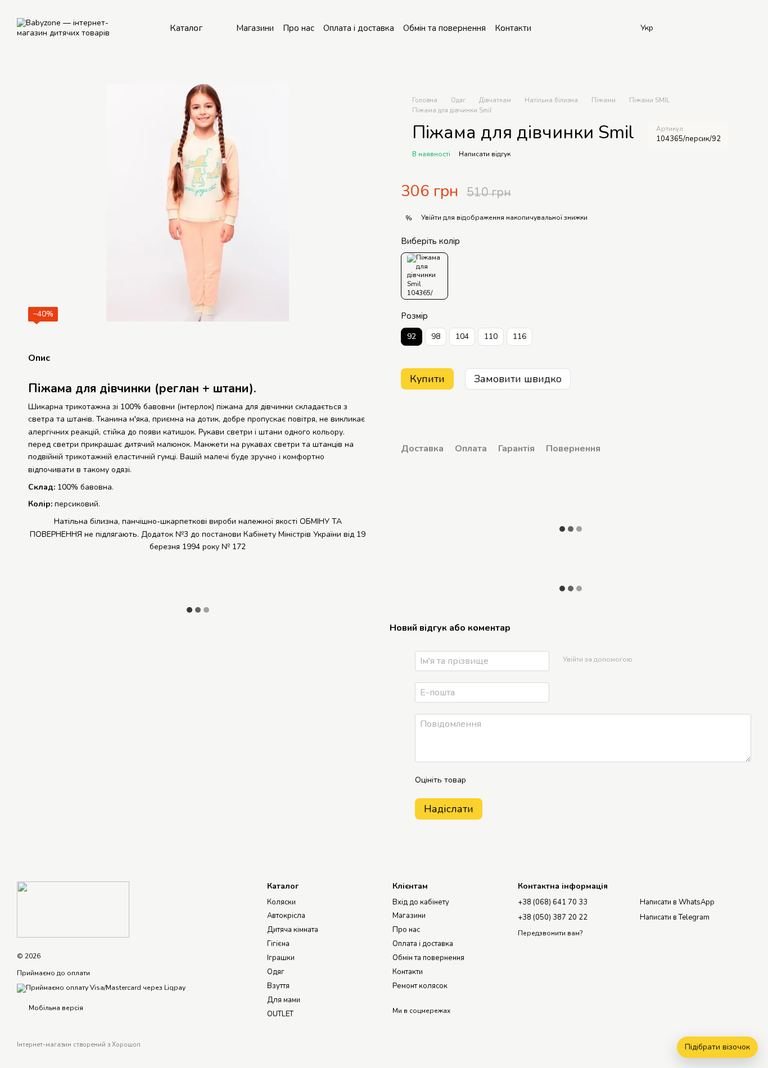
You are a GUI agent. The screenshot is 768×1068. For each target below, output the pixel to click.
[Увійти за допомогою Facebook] (645, 659)
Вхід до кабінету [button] (420, 902)
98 (435, 336)
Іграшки (281, 958)
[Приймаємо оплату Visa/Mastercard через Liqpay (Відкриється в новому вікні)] (101, 987)
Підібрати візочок (717, 1047)
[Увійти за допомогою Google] (663, 659)
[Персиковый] (424, 276)
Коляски (281, 902)
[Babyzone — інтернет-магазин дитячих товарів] (73, 908)
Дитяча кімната (292, 930)
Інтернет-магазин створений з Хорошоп (79, 1045)
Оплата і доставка (358, 28)
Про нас (298, 28)
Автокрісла (286, 916)
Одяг (275, 972)
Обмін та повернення (444, 28)
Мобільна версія (55, 1007)
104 (462, 336)
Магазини (255, 28)
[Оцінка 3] (521, 780)
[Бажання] (684, 28)
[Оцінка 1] (485, 780)
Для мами (283, 1000)
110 (491, 336)
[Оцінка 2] (503, 780)
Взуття (278, 986)
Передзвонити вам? (550, 933)
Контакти (513, 28)
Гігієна (278, 944)
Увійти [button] (431, 217)
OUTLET (280, 1014)
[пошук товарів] (613, 28)
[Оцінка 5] (557, 780)
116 (519, 336)
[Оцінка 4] (539, 780)
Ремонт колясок (420, 986)
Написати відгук (485, 154)
